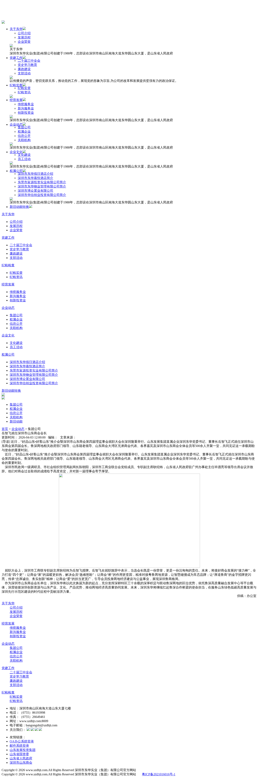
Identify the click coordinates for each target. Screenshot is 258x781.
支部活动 (24, 73)
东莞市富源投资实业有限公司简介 (42, 182)
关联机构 (24, 140)
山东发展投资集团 (22, 750)
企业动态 (16, 124)
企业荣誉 (24, 41)
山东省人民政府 (21, 758)
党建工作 (16, 57)
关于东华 (16, 29)
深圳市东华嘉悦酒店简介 (35, 178)
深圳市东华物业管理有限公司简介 (42, 186)
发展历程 (24, 37)
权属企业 (24, 131)
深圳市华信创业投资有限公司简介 (42, 195)
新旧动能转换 (19, 206)
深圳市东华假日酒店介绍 (35, 173)
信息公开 (24, 135)
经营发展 (16, 100)
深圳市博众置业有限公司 (35, 190)
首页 (5, 429)
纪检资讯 (24, 92)
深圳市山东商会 (21, 762)
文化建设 (24, 154)
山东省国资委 (19, 754)
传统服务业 (26, 104)
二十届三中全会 (29, 60)
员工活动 (24, 159)
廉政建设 (24, 69)
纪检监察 (16, 85)
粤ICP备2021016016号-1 (158, 774)
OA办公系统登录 (22, 741)
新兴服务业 (26, 108)
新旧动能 (16, 421)
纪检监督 (24, 88)
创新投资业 (26, 112)
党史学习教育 (27, 65)
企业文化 (16, 152)
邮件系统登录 (19, 745)
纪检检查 (8, 265)
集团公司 (24, 127)
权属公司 (16, 171)
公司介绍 (24, 33)
